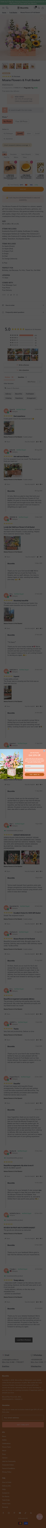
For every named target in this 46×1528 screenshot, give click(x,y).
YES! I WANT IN (34, 774)
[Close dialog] (44, 751)
